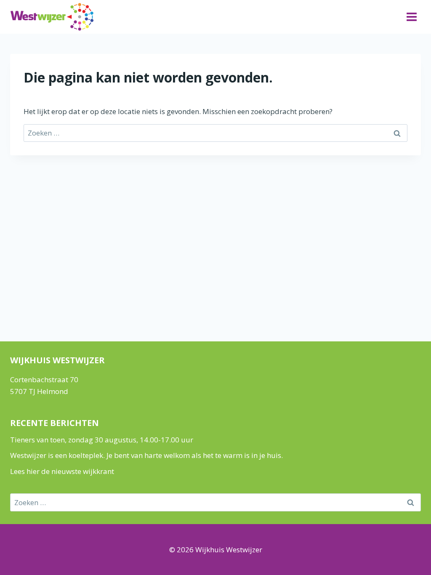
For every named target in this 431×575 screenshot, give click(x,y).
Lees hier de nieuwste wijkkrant (62, 471)
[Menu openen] (411, 16)
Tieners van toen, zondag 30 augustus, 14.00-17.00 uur (101, 440)
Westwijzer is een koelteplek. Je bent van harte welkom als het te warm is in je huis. (146, 455)
